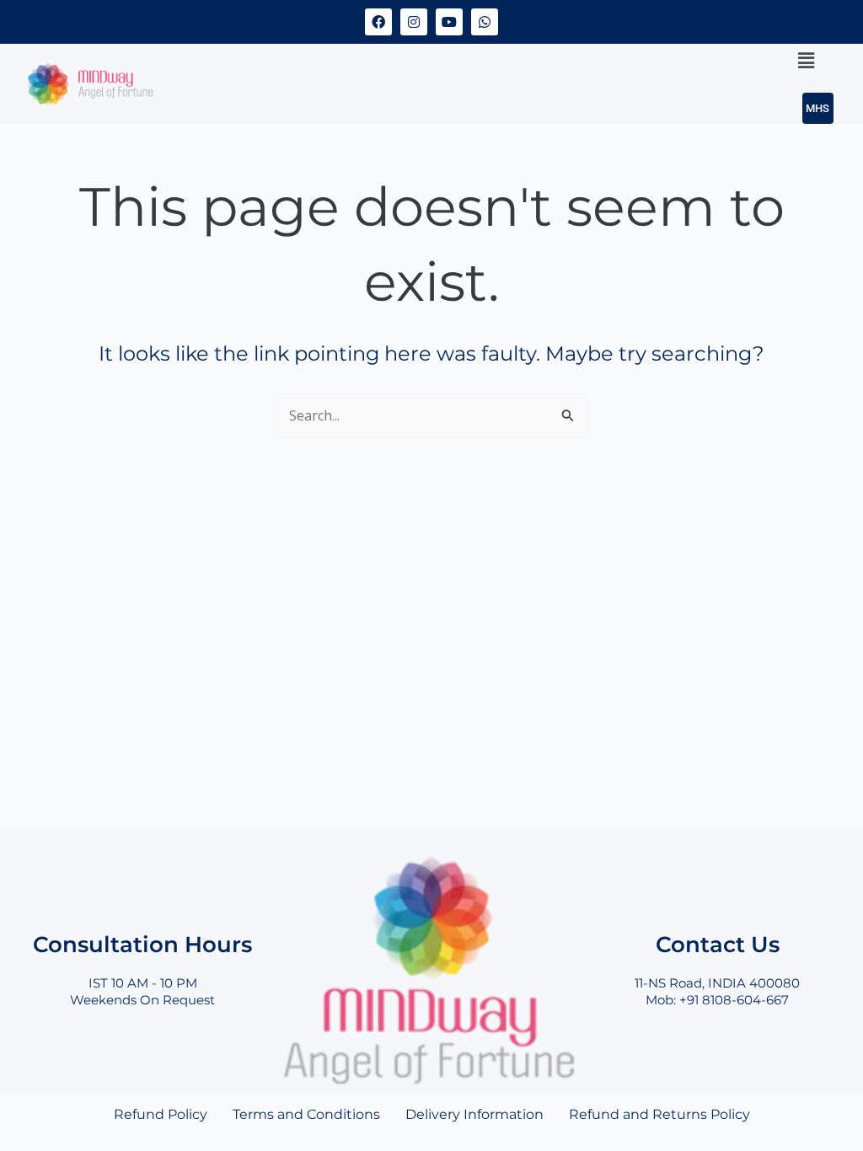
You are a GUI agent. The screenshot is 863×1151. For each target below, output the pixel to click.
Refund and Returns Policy (659, 1114)
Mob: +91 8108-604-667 (717, 1000)
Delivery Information (474, 1114)
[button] (806, 60)
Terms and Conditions (306, 1114)
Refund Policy (160, 1114)
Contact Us (718, 944)
